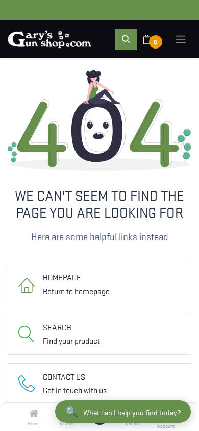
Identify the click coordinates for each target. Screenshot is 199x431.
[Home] (33, 413)
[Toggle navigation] (180, 39)
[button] (126, 39)
